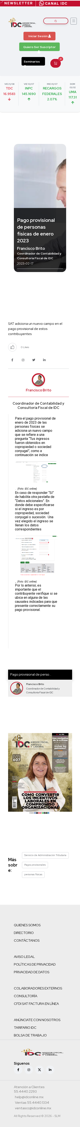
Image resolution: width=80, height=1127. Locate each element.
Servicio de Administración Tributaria (45, 855)
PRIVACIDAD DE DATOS (31, 972)
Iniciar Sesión (38, 36)
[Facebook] (18, 1070)
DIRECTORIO (24, 933)
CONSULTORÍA (25, 996)
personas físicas (33, 874)
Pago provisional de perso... (30, 674)
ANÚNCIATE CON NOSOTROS (37, 1020)
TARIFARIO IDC (25, 1027)
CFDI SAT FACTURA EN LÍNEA (36, 1003)
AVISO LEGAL (24, 956)
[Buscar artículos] (55, 21)
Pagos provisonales (35, 864)
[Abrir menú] (73, 21)
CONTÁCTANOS (26, 940)
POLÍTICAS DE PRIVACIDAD (35, 964)
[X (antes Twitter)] (39, 1070)
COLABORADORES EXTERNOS (38, 988)
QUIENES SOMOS (27, 925)
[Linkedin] (50, 1070)
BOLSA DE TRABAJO (30, 1035)
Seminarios (32, 61)
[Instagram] (29, 1070)
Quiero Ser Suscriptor (39, 47)
